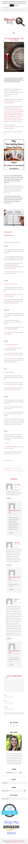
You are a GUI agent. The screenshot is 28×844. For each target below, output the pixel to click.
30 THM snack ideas (16, 121)
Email (5, 701)
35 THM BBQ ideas (13, 116)
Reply (8, 498)
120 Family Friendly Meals (12, 109)
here (16, 177)
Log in (21, 842)
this (7, 92)
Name (5, 695)
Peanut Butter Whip (10, 294)
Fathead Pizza (9, 419)
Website (6, 707)
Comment (6, 678)
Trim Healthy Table (10, 101)
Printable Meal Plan (8, 232)
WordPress (15, 842)
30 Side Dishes (11, 114)
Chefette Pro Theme (13, 840)
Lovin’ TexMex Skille (10, 272)
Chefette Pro (16, 841)
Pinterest (14, 126)
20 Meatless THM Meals (12, 113)
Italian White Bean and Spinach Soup (13, 332)
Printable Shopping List (9, 235)
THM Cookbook (13, 191)
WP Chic (22, 840)
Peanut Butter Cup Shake (11, 344)
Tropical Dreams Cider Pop (12, 266)
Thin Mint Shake (9, 372)
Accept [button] (11, 5)
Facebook (7, 126)
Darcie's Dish (14, 21)
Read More (16, 5)
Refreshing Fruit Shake (10, 284)
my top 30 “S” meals (13, 111)
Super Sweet (7, 438)
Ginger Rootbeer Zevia (19, 419)
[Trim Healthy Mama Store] (9, 818)
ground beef (14, 358)
